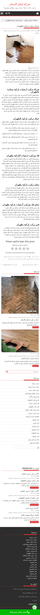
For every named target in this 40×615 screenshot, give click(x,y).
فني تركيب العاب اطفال (32, 410)
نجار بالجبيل (35, 420)
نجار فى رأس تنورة (33, 439)
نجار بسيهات (35, 436)
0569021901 (32, 604)
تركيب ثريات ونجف (33, 387)
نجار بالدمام (35, 426)
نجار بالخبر (36, 423)
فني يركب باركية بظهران (9, 256)
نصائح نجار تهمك (34, 443)
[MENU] (1, 13)
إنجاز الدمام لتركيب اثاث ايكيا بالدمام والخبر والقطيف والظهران (23, 317)
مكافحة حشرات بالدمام (32, 416)
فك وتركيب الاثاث (34, 397)
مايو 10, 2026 (34, 476)
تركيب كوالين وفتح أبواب (32, 393)
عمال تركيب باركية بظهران (22, 256)
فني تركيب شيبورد (33, 413)
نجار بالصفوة (35, 430)
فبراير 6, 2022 (33, 315)
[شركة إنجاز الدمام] (37, 13)
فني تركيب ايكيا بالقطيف (10, 264)
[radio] (27, 249)
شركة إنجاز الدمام (20, 4)
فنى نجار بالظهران (33, 407)
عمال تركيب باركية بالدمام (30, 264)
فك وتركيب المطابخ (33, 400)
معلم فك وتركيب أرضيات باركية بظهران (17, 259)
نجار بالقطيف (35, 433)
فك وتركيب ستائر (34, 403)
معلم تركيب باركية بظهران (33, 259)
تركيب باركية (35, 256)
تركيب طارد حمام (34, 390)
